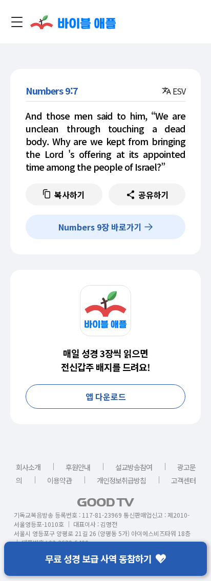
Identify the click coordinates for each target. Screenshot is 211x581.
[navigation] (17, 22)
